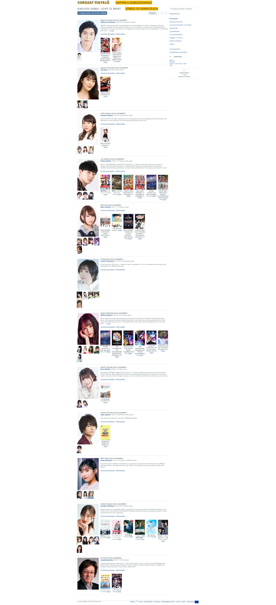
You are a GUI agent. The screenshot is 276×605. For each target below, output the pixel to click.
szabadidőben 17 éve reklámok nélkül (184, 75)
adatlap (93, 13)
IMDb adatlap (120, 34)
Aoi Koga (104, 70)
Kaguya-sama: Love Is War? (99, 9)
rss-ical (178, 601)
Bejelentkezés (175, 14)
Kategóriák (174, 28)
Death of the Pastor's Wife (178, 64)
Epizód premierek (176, 22)
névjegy (132, 601)
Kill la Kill (172, 62)
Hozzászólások (175, 49)
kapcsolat (157, 601)
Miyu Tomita (105, 207)
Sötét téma (178, 56)
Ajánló (172, 44)
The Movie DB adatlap (107, 34)
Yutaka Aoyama (106, 560)
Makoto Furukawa (107, 22)
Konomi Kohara (106, 115)
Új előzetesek (174, 31)
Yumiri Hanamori (107, 261)
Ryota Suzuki (105, 161)
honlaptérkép (148, 601)
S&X (171, 65)
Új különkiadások (176, 34)
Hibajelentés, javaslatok (178, 52)
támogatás (190, 601)
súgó (140, 601)
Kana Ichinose (106, 460)
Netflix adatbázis (176, 41)
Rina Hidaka (105, 369)
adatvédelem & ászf (168, 601)
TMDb (105, 62)
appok (183, 601)
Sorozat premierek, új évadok (180, 25)
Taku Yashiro (105, 414)
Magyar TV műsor (176, 38)
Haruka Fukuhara (107, 506)
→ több (111, 31)
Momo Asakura (106, 315)
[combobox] (184, 8)
